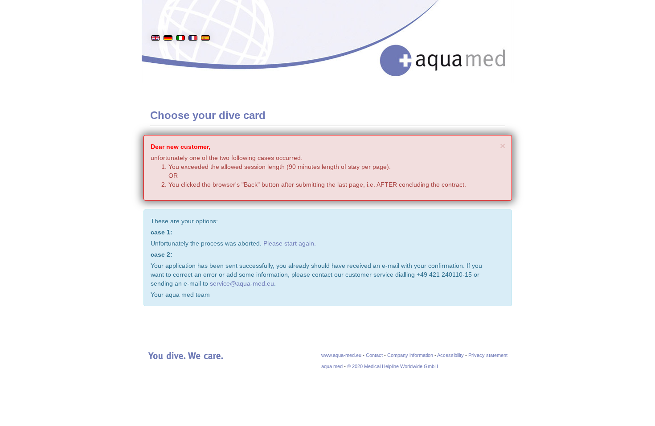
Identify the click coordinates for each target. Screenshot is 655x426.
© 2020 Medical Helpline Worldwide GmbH (392, 366)
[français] (193, 24)
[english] (155, 24)
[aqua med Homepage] (451, 48)
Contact (374, 355)
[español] (205, 24)
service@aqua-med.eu (242, 283)
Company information (410, 355)
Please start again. (289, 243)
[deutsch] (168, 24)
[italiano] (180, 24)
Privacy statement (488, 355)
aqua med (332, 366)
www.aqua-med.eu (341, 355)
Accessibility (450, 355)
